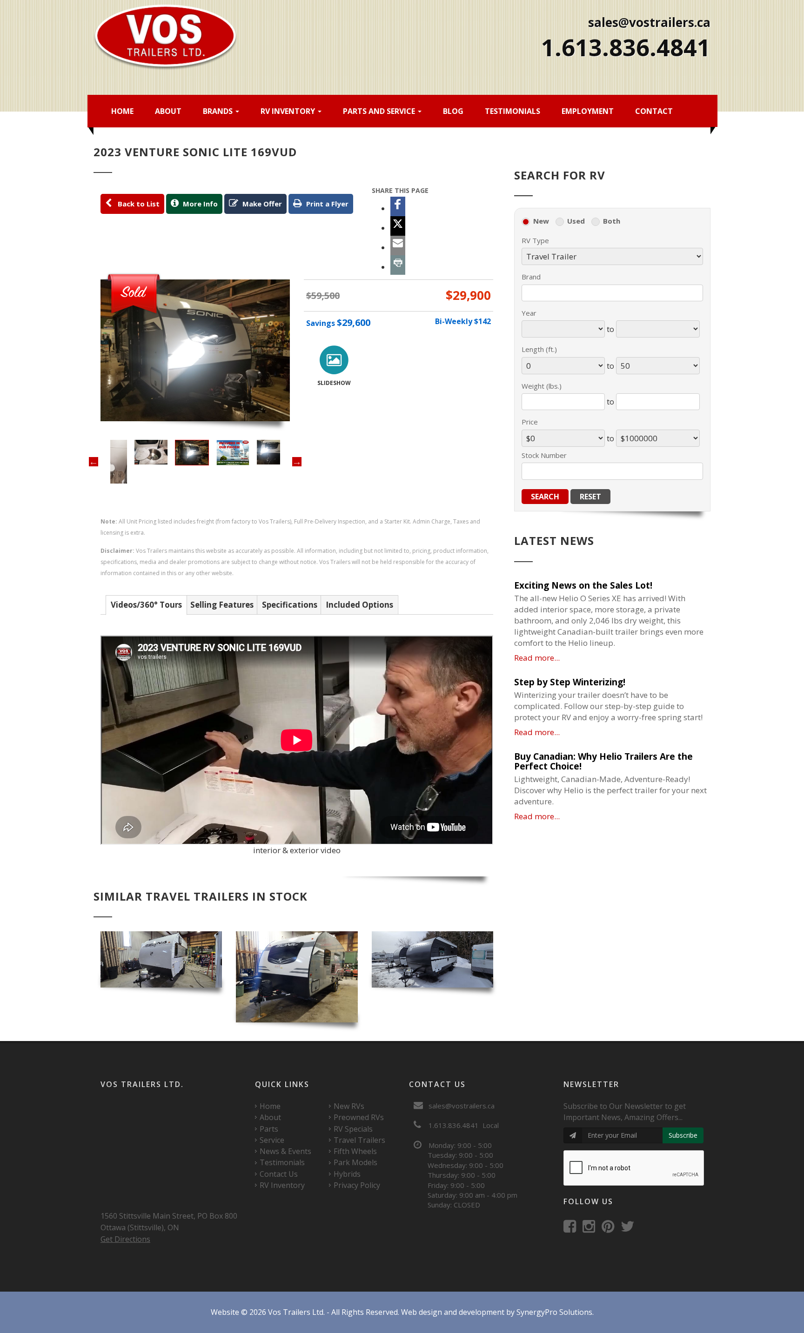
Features (222, 604)
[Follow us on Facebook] (572, 1228)
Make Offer (261, 203)
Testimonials (512, 111)
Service (272, 1140)
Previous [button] (93, 461)
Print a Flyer (326, 203)
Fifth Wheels (355, 1151)
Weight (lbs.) (542, 386)
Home (122, 111)
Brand (531, 276)
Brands (218, 111)
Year (529, 313)
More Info (199, 203)
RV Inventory (289, 111)
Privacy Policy (357, 1185)
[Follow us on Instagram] (591, 1228)
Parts (269, 1129)
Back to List (137, 203)
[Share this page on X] (397, 226)
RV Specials (353, 1129)
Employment (588, 111)
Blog (453, 111)
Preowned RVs (359, 1117)
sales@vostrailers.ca (649, 22)
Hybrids (347, 1174)
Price (530, 421)
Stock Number (544, 455)
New (541, 220)
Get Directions (125, 1239)
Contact (654, 111)
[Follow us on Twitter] (630, 1228)
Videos (146, 604)
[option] (195, 350)
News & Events (285, 1151)
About (168, 111)
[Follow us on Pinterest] (610, 1228)
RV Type (535, 240)
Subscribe (683, 1135)
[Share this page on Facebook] (397, 206)
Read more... (537, 657)
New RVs (349, 1106)
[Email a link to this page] (397, 245)
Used (576, 220)
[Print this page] (397, 265)
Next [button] (297, 461)
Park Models (355, 1162)
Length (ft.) (539, 349)
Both (611, 220)
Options (359, 604)
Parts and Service (380, 111)
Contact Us (279, 1174)
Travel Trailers (359, 1140)
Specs (289, 604)
